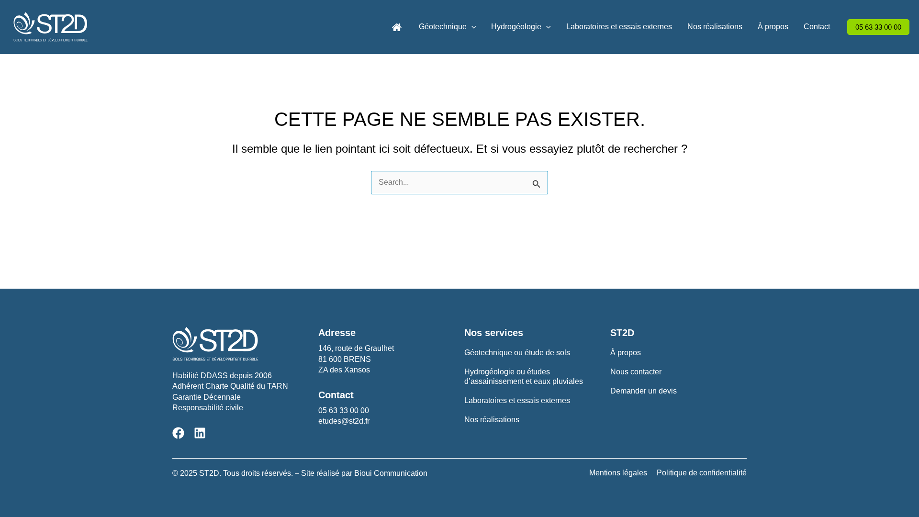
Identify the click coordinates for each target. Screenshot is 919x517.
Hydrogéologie (516, 26)
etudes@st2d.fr (344, 421)
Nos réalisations (714, 26)
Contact (817, 26)
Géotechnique (443, 26)
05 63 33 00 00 (343, 410)
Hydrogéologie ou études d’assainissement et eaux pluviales (523, 376)
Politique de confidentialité (702, 473)
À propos (773, 26)
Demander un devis (643, 391)
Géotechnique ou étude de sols (517, 352)
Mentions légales (618, 473)
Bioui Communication (390, 473)
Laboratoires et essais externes (619, 26)
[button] (471, 27)
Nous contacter (635, 372)
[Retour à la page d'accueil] (397, 26)
